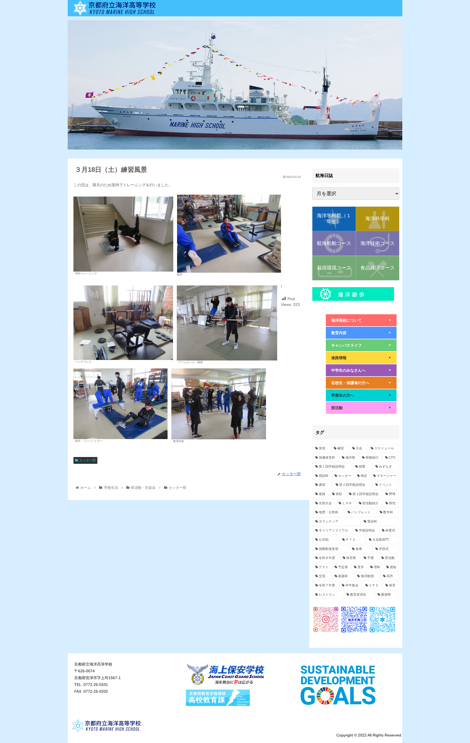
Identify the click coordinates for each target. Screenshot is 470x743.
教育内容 (361, 333)
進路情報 (361, 358)
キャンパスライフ (361, 345)
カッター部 (87, 460)
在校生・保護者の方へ (361, 383)
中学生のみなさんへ (361, 370)
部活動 (361, 408)
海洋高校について (361, 320)
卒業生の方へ (361, 395)
